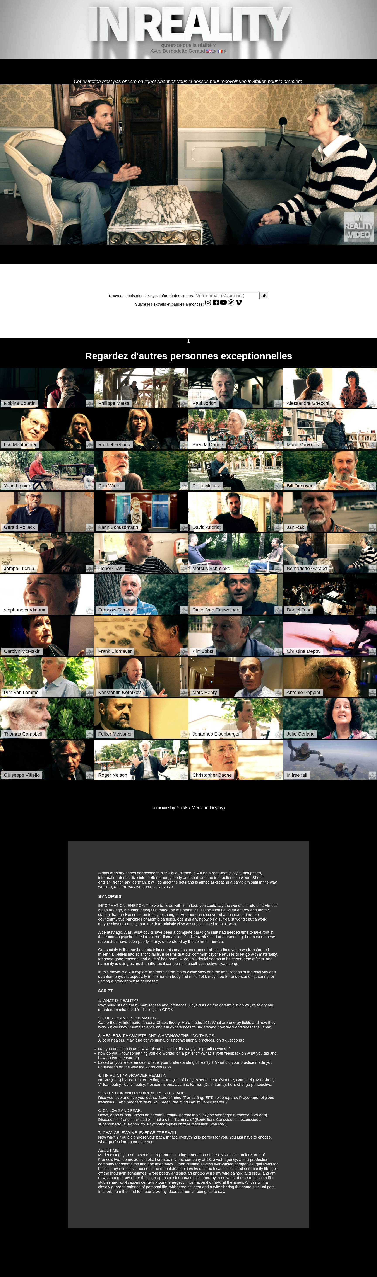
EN (214, 51)
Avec (183, 48)
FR (224, 51)
